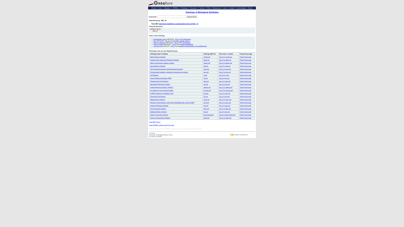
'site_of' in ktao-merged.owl (227, 115)
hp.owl (205, 78)
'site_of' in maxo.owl (225, 99)
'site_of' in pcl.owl (224, 96)
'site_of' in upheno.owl (225, 87)
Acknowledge (241, 8)
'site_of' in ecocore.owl (226, 90)
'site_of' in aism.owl (225, 103)
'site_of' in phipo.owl (225, 60)
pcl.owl (206, 96)
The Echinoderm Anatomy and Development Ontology (166, 69)
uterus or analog (158, 44)
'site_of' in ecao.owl (225, 69)
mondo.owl (207, 57)
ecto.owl (206, 72)
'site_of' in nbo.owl (224, 66)
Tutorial (201, 8)
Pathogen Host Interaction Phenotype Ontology (164, 60)
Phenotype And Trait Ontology (159, 81)
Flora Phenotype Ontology (158, 109)
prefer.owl (206, 118)
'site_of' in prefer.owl (225, 118)
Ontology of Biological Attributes (202, 12)
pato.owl (206, 81)
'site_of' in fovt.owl (224, 93)
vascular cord (157, 46)
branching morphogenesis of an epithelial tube (193, 46)
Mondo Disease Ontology (158, 57)
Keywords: (153, 17)
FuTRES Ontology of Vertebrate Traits (161, 93)
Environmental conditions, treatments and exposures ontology (169, 72)
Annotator (193, 8)
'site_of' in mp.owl (224, 84)
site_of (155, 31)
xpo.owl (206, 106)
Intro (160, 8)
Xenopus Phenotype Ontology (159, 106)
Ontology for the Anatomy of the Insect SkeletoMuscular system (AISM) (172, 103)
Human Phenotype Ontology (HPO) (161, 78)
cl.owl (205, 75)
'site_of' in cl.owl (224, 75)
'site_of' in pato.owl (225, 81)
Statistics (167, 8)
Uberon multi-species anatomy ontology (162, 63)
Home (154, 8)
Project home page (245, 57)
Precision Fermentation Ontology (160, 118)
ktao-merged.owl (209, 115)
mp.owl (206, 84)
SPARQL (176, 8)
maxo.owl (206, 99)
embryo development (186, 44)
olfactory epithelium (159, 43)
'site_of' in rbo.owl (224, 112)
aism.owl (206, 103)
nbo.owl (206, 66)
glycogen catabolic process (181, 41)
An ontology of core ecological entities (161, 90)
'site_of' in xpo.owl (224, 106)
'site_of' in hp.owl (224, 78)
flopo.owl (206, 109)
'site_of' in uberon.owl (225, 63)
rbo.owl (206, 112)
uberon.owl (207, 63)
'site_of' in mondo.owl (225, 57)
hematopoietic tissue (160, 39)
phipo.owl (206, 60)
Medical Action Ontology (157, 99)
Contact (231, 8)
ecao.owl (206, 69)
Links (225, 8)
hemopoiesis (187, 39)
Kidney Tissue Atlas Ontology (159, 115)
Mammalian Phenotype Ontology (160, 84)
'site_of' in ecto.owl (225, 72)
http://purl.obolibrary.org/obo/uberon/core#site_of (178, 24)
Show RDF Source (154, 122)
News (250, 8)
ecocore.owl (207, 90)
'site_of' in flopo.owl (225, 109)
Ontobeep (184, 8)
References (217, 8)
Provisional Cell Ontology (158, 96)
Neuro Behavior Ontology (157, 66)
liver (154, 41)
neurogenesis (187, 43)
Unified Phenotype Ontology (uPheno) (161, 87)
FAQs (208, 8)
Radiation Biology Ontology (158, 112)
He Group (152, 133)
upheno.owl (207, 87)
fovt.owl (206, 93)
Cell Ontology (154, 75)
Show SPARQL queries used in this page (161, 125)
